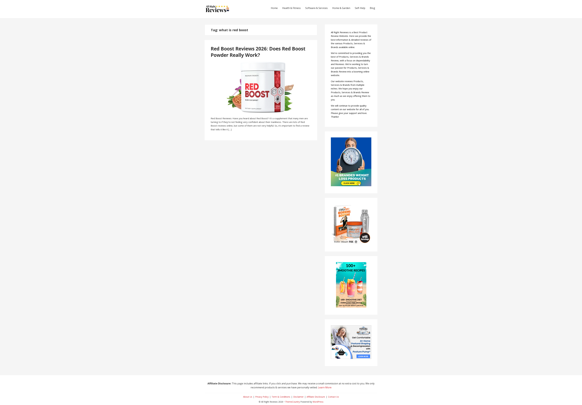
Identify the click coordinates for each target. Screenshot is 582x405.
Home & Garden (341, 8)
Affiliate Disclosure (316, 396)
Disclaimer (298, 396)
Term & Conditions (281, 396)
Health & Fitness (291, 8)
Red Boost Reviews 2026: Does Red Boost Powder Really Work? (258, 51)
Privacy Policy (262, 396)
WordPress (318, 401)
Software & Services (316, 8)
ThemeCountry (292, 401)
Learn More (324, 387)
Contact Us (333, 396)
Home (274, 8)
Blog (372, 8)
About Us (247, 396)
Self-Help (360, 8)
